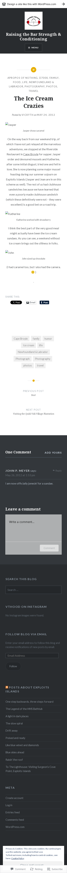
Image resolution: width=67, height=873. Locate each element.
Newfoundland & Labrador (33, 351)
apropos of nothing (23, 77)
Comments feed (15, 819)
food (17, 82)
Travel (33, 90)
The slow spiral (14, 723)
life (41, 345)
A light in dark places (17, 716)
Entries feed (13, 812)
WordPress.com (15, 826)
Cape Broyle (30, 154)
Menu (35, 47)
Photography (42, 358)
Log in (9, 805)
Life (25, 82)
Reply (58, 470)
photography (35, 86)
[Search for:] (33, 589)
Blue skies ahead (15, 752)
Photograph (23, 358)
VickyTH (27, 114)
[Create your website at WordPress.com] (33, 4)
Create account (14, 798)
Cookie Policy (17, 858)
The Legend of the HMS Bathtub (24, 708)
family (54, 77)
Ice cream (28, 345)
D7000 (43, 77)
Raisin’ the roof (14, 759)
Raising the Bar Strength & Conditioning (33, 36)
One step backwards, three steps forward (29, 701)
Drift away (12, 730)
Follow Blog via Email (26, 634)
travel (40, 365)
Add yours (53, 452)
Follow (13, 666)
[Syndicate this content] (7, 687)
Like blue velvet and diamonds (22, 745)
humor (48, 338)
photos (51, 86)
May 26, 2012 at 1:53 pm (20, 475)
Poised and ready (15, 737)
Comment (49, 548)
